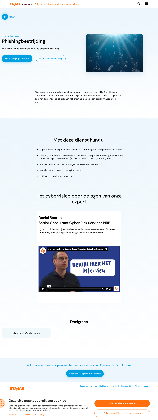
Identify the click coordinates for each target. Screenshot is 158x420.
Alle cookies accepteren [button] (122, 403)
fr (131, 3)
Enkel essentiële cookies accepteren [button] (122, 413)
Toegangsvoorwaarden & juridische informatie (98, 386)
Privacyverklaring (141, 386)
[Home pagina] (21, 4)
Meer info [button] (12, 414)
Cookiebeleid (125, 386)
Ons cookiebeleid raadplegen (34, 414)
